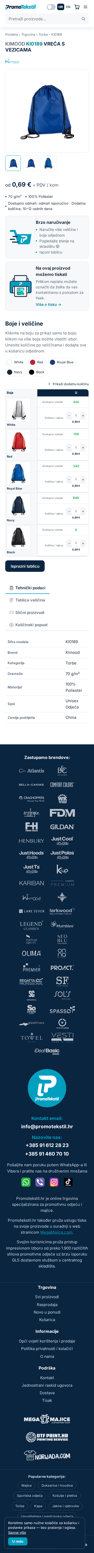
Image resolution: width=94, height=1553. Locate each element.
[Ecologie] (31, 813)
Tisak (47, 1400)
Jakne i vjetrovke (65, 1506)
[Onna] (62, 953)
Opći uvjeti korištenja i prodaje (47, 1341)
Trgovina (28, 34)
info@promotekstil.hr (47, 1127)
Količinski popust (31, 624)
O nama (47, 1356)
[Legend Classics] (31, 925)
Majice (26, 1485)
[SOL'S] (62, 995)
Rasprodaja (47, 1304)
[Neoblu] (62, 939)
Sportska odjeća (30, 1496)
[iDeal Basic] (47, 1052)
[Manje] (69, 415)
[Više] (82, 415)
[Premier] (31, 967)
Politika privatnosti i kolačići (47, 1348)
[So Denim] (31, 1010)
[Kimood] (12, 61)
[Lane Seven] (31, 911)
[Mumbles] (62, 925)
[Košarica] (77, 7)
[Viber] (39, 1182)
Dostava (47, 1392)
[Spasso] (62, 1010)
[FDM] (62, 813)
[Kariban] (31, 883)
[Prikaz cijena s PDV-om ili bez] (51, 7)
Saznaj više (17, 1532)
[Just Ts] (31, 869)
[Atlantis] (31, 771)
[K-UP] (62, 869)
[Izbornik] (85, 7)
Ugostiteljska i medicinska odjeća (47, 1516)
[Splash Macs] (31, 1024)
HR (60, 7)
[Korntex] (62, 897)
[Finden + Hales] (31, 827)
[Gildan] (62, 827)
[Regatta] (31, 981)
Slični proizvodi (29, 612)
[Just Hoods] (31, 855)
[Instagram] (54, 1182)
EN (68, 7)
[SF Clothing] (62, 981)
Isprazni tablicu (25, 566)
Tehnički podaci (30, 587)
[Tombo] (62, 1024)
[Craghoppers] (31, 799)
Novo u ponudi (47, 1312)
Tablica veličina (30, 600)
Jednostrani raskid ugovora (47, 1385)
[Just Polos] (62, 855)
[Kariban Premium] (62, 883)
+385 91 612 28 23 (47, 1145)
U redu (17, 1541)
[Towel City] (31, 1038)
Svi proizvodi (47, 1296)
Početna (11, 34)
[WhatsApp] (25, 1182)
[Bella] (31, 785)
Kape (38, 1506)
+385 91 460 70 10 (47, 1154)
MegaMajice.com (56, 1232)
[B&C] (62, 771)
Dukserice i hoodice (57, 1485)
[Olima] (31, 953)
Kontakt (47, 1377)
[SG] (31, 995)
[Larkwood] (62, 911)
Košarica (47, 1319)
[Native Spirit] (31, 939)
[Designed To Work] (62, 799)
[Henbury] (31, 841)
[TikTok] (68, 1182)
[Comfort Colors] (62, 785)
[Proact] (62, 967)
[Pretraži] (83, 19)
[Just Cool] (62, 841)
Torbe (43, 34)
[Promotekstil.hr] (20, 7)
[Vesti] (62, 1038)
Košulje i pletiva (64, 1496)
